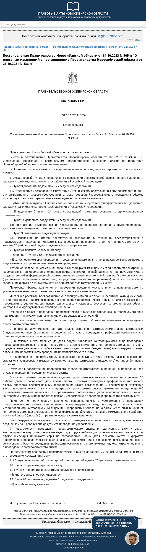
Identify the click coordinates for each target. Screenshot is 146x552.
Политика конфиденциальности (73, 544)
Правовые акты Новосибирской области (26, 46)
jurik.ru (137, 40)
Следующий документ (89, 521)
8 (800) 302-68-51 (111, 36)
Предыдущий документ (57, 521)
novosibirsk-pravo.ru (73, 547)
